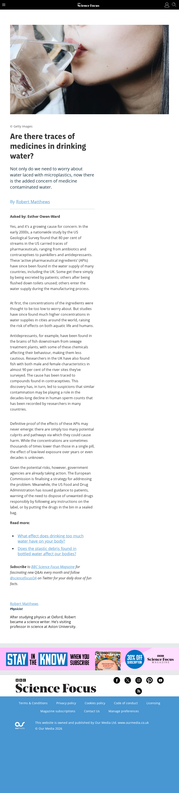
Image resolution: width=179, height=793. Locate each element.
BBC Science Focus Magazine (53, 566)
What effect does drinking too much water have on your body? (51, 538)
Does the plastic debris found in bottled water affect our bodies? (47, 551)
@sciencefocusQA (23, 578)
